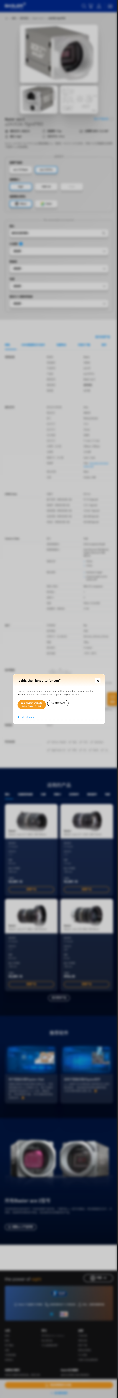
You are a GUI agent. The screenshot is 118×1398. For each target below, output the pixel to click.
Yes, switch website (32, 704)
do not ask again (26, 717)
